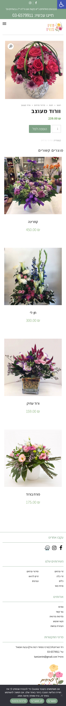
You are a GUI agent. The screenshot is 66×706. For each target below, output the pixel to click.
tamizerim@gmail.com (45, 656)
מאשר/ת (52, 701)
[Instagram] (54, 548)
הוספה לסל (39, 129)
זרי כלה (60, 576)
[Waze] (46, 548)
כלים (61, 581)
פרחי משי (59, 585)
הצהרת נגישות (56, 626)
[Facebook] (60, 548)
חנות (51, 105)
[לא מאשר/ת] (61, 695)
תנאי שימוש (58, 621)
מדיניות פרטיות (56, 616)
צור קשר (59, 611)
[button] (61, 4)
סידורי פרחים (39, 105)
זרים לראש (34, 576)
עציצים (35, 581)
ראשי (59, 105)
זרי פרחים (59, 571)
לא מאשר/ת (37, 701)
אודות (60, 606)
